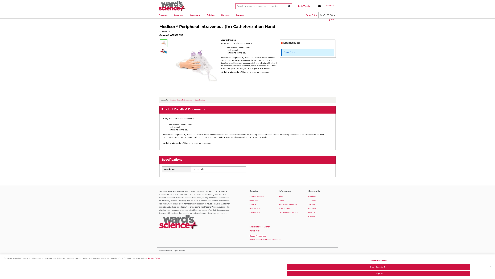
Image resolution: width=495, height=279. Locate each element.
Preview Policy (255, 212)
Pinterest (312, 208)
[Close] (491, 266)
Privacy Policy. (154, 258)
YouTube (311, 204)
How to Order (255, 208)
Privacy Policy (284, 208)
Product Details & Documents (183, 109)
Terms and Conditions (288, 204)
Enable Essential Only (379, 267)
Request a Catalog (256, 196)
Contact (282, 200)
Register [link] (307, 6)
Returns (252, 204)
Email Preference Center (259, 227)
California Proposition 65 (289, 212)
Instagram (312, 212)
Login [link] (300, 6)
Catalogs (211, 15)
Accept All (378, 273)
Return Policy (289, 52)
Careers (311, 216)
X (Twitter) (312, 200)
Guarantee (253, 200)
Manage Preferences (378, 260)
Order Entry (311, 15)
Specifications (171, 159)
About (281, 196)
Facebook (312, 196)
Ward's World (254, 231)
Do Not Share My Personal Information (265, 240)
